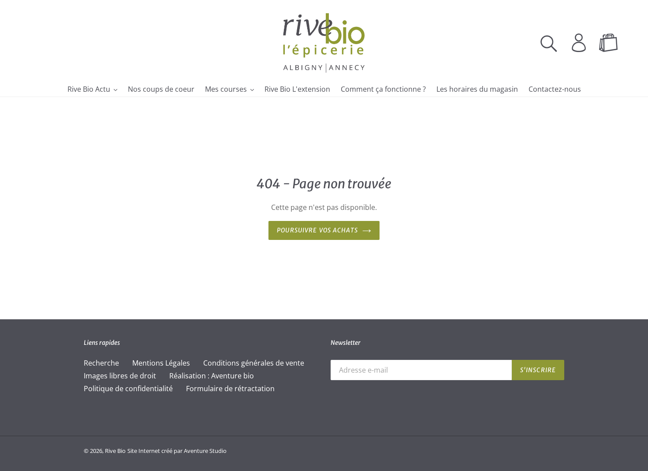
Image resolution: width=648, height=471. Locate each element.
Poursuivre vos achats (317, 230)
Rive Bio (115, 451)
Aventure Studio (205, 451)
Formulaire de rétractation (230, 388)
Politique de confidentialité (128, 388)
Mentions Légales (161, 363)
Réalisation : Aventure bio (211, 376)
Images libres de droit (120, 376)
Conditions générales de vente (253, 363)
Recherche (101, 363)
